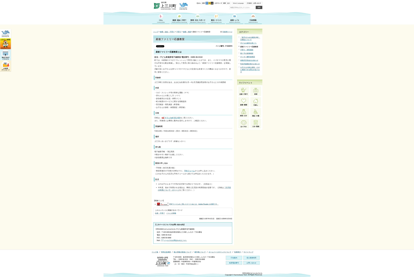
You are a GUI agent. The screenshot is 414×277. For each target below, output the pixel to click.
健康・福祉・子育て (167, 32)
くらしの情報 (171, 213)
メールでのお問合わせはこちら (175, 240)
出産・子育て (160, 213)
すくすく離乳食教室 (247, 57)
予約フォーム (189, 171)
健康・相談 (187, 32)
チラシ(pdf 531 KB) (172, 118)
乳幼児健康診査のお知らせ (250, 64)
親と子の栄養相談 (246, 53)
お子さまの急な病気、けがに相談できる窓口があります (250, 69)
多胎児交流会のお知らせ (249, 60)
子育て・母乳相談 (246, 50)
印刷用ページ (227, 32)
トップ (155, 32)
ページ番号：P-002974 (224, 46)
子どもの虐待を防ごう (248, 43)
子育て (178, 32)
